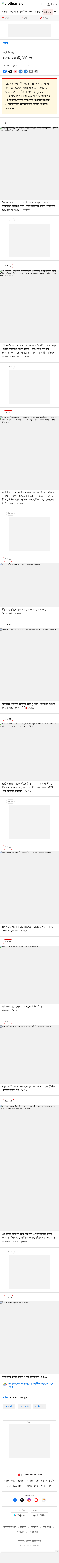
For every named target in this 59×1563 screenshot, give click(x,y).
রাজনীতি (23, 12)
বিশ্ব (30, 12)
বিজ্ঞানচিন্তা (34, 1480)
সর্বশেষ (5, 12)
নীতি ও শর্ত (47, 1527)
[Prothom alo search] (41, 4)
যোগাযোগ (20, 1532)
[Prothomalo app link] (20, 1515)
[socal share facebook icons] (5, 73)
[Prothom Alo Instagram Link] (30, 1500)
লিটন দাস (9, 1406)
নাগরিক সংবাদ (9, 1480)
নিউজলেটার (33, 1532)
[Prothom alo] (14, 4)
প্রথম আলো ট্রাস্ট (47, 1480)
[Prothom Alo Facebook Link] (16, 1500)
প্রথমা (36, 1486)
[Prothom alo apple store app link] (39, 1515)
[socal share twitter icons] (10, 73)
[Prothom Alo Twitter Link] (23, 1500)
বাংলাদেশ (14, 12)
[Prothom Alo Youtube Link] (37, 1500)
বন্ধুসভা (8, 1486)
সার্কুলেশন (34, 1527)
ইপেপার (29, 1486)
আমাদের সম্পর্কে (10, 1527)
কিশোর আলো (22, 1480)
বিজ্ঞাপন (23, 1527)
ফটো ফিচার (24, 1406)
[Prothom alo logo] (29, 1475)
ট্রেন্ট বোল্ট (39, 1406)
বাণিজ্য (37, 12)
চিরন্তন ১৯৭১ (18, 1486)
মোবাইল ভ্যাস (46, 1486)
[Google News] (43, 1501)
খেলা (5, 43)
